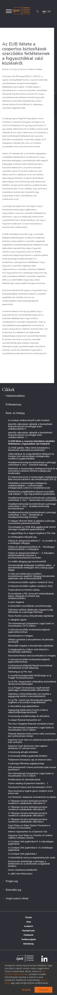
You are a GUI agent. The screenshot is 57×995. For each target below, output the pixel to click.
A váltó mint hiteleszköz (20, 873)
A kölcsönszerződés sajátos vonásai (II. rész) (30, 582)
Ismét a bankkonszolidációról (22, 870)
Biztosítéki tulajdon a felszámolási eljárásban (30, 645)
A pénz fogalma (16, 602)
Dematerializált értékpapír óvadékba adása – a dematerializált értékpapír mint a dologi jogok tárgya (31, 568)
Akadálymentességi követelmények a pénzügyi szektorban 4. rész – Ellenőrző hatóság (32, 463)
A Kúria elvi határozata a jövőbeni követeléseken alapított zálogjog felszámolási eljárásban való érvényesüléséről (31, 576)
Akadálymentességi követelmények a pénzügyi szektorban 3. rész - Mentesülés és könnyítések (32, 499)
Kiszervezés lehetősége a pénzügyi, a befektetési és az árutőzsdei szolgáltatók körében (29, 864)
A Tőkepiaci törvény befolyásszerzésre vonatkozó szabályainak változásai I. (27, 820)
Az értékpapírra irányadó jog (22, 537)
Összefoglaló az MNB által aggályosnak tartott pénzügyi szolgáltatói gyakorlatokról (32, 528)
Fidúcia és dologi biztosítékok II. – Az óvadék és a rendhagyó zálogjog (32, 542)
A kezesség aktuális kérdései (23, 752)
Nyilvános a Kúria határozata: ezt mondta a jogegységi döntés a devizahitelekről (29, 695)
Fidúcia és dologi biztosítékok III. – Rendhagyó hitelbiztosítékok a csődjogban (31, 548)
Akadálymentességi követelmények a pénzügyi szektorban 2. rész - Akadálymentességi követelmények (32, 506)
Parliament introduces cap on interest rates (30, 759)
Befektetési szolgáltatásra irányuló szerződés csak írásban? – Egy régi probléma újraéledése (31, 493)
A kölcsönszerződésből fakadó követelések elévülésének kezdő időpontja (30, 667)
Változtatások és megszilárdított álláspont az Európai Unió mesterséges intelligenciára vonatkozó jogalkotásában (31, 456)
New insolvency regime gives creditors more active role (30, 792)
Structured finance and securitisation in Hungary (32, 655)
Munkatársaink (28, 930)
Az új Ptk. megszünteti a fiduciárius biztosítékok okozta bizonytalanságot (32, 683)
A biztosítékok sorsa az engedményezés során (31, 857)
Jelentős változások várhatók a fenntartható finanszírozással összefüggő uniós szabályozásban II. (30, 426)
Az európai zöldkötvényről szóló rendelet (29, 420)
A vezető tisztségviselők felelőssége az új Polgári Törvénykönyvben (29, 676)
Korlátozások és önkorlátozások (24, 779)
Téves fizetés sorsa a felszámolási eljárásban (31, 615)
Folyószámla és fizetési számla (23, 589)
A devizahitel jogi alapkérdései (23, 706)
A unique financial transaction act (24, 720)
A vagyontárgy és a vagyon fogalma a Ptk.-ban (31, 533)
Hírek (28, 922)
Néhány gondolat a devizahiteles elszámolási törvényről (30, 641)
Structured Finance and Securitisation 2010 (30, 787)
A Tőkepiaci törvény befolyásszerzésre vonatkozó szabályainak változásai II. (27, 814)
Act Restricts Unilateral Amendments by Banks (32, 797)
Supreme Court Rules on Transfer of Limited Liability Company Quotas (30, 836)
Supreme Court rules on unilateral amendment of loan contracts (32, 741)
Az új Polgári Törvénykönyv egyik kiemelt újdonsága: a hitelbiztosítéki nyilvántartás (29, 689)
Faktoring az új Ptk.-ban (20, 671)
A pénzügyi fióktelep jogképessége (26, 763)
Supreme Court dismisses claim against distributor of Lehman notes (28, 747)
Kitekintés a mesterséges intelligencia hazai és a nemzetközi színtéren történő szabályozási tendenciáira (32, 471)
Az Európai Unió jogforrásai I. (22, 853)
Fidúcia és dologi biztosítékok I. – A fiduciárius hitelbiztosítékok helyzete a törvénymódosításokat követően (31, 555)
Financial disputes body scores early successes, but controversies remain (32, 735)
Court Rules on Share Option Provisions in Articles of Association (29, 826)
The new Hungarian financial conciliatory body (31, 723)
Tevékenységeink (28, 939)
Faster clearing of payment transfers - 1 (28, 783)
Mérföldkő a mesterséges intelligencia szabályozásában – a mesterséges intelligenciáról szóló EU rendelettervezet (29, 485)
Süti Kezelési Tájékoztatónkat (25, 973)
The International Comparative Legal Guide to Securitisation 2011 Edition (31, 774)
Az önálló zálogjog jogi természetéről (27, 561)
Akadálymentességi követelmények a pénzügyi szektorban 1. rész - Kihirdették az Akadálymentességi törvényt (32, 515)
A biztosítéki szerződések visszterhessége (29, 606)
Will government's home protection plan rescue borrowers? (32, 768)
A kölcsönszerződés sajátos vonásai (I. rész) (30, 586)
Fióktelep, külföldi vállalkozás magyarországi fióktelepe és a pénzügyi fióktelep (30, 611)
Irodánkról (28, 926)
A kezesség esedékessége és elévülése (29, 716)
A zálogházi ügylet (17, 619)
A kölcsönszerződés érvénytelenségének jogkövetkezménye (29, 631)
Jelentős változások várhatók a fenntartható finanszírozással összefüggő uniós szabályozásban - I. (30, 435)
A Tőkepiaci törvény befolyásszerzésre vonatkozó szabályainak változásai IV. (27, 802)
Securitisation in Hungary (20, 635)
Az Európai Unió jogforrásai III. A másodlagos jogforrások (31, 842)
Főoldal (28, 917)
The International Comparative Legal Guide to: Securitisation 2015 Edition (31, 624)
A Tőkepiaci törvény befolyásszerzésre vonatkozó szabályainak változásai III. (27, 808)
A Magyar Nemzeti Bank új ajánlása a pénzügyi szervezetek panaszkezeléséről (31, 522)
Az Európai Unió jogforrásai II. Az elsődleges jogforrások (30, 849)
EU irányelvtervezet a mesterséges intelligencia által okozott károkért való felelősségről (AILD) (32, 478)
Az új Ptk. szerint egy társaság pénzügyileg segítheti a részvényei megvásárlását (30, 701)
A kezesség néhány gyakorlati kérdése (27, 756)
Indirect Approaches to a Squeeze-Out (27, 831)
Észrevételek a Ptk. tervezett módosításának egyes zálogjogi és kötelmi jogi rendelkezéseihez (31, 596)
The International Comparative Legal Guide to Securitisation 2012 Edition (31, 728)
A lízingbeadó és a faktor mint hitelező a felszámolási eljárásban (28, 650)
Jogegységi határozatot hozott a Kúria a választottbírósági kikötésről (28, 711)
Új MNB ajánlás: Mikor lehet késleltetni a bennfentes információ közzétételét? (29, 449)
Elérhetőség (28, 944)
